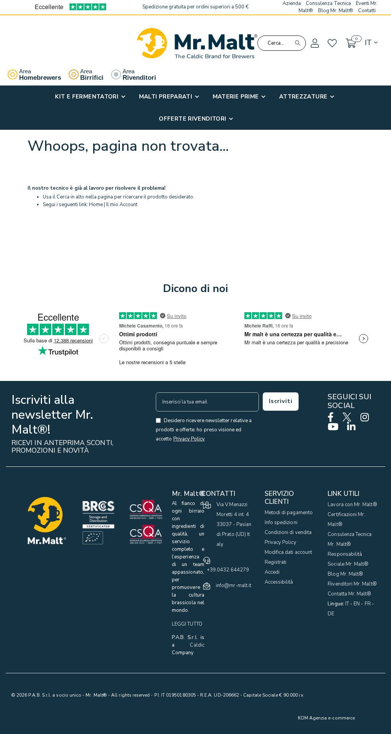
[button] (314, 43)
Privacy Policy (280, 542)
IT (347, 603)
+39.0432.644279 (228, 569)
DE (331, 613)
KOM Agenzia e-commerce (326, 718)
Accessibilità (279, 582)
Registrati (276, 562)
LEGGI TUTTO (187, 624)
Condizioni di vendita (288, 532)
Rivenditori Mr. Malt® (352, 584)
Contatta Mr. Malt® (349, 593)
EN (357, 603)
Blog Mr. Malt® (345, 574)
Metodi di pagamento (289, 512)
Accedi (272, 572)
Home (96, 204)
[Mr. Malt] (197, 43)
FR (368, 603)
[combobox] (281, 43)
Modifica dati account (288, 552)
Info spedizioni (281, 522)
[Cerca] (297, 43)
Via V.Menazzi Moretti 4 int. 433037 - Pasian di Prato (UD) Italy (234, 524)
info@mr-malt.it (233, 585)
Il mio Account (121, 204)
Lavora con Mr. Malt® (352, 504)
